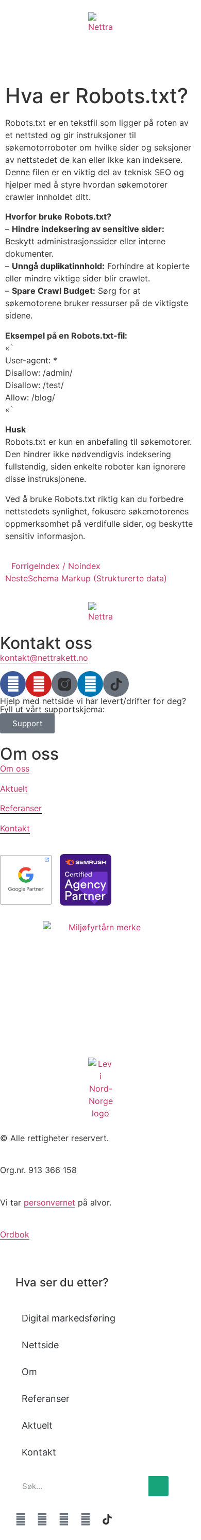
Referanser (21, 808)
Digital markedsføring (68, 1318)
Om (29, 1371)
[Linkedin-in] (90, 684)
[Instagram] (64, 1519)
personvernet (49, 1202)
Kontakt (15, 828)
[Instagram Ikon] (64, 684)
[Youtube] (39, 684)
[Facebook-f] (13, 684)
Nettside (40, 1345)
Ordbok (14, 1234)
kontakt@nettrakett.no (44, 657)
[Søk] (158, 1486)
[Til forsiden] (100, 22)
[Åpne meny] (13, 46)
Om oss (14, 768)
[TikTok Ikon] (116, 684)
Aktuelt (14, 788)
